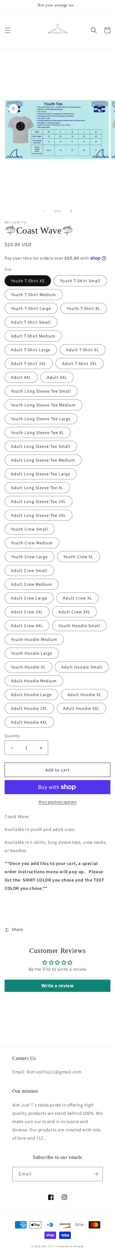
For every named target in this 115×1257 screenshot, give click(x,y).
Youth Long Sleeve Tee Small (41, 391)
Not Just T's (49, 1246)
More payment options (57, 801)
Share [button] (17, 929)
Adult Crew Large (29, 598)
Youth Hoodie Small (79, 625)
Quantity (12, 735)
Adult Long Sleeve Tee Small (41, 446)
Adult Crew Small (29, 570)
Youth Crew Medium (32, 543)
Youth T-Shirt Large (31, 308)
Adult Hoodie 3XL (81, 708)
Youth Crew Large (29, 556)
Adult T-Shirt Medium (33, 336)
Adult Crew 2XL (27, 612)
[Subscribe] (95, 1174)
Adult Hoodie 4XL (29, 722)
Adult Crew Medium (31, 584)
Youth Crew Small (29, 529)
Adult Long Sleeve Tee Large (40, 474)
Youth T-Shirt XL (83, 308)
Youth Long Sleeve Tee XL (37, 432)
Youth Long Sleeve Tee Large (41, 418)
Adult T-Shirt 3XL (79, 363)
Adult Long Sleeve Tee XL (37, 487)
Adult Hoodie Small (81, 667)
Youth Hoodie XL (28, 667)
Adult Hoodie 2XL (29, 708)
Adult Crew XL (77, 598)
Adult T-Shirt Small (31, 322)
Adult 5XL (57, 377)
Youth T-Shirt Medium (33, 294)
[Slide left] (44, 211)
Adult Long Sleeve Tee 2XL (38, 501)
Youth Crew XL (78, 556)
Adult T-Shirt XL (82, 349)
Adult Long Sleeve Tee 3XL (38, 515)
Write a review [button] (57, 985)
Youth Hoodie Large (31, 653)
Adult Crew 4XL (27, 625)
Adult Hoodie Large (31, 694)
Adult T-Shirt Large (31, 349)
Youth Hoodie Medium (34, 639)
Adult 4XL (21, 377)
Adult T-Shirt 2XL (28, 363)
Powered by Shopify (71, 1246)
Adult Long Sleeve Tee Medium (43, 460)
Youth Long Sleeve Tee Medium (43, 405)
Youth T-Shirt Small (80, 281)
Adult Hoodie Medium (34, 681)
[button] (7, 30)
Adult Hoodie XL (84, 694)
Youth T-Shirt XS (27, 281)
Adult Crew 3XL (74, 612)
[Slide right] (71, 211)
